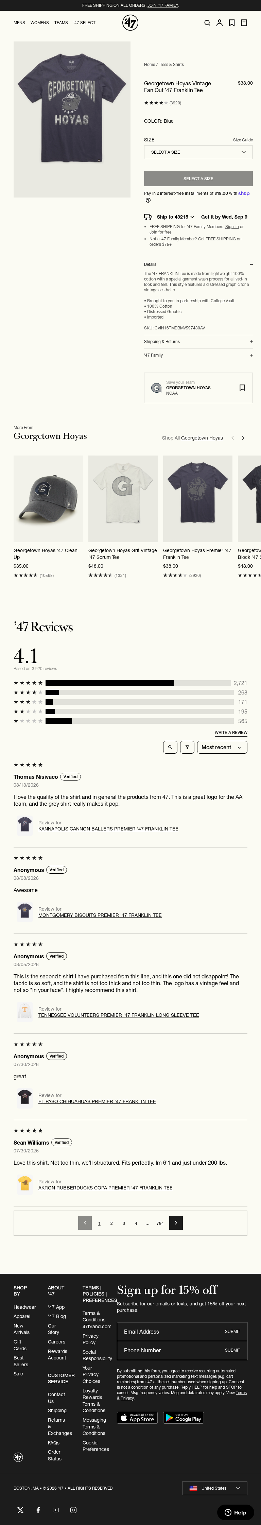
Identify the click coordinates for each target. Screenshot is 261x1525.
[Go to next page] (176, 1223)
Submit (232, 1331)
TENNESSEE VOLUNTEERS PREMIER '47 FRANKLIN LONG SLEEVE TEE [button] (118, 1015)
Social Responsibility (97, 1355)
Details (150, 264)
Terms (241, 1392)
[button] (156, 103)
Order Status (55, 1455)
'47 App (56, 1307)
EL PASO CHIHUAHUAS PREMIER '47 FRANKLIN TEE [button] (97, 1101)
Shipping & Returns (162, 341)
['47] (130, 23)
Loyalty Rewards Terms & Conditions (94, 1401)
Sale (18, 1374)
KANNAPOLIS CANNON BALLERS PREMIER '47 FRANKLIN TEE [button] (108, 829)
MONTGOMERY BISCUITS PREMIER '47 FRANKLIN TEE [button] (100, 915)
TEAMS (61, 22)
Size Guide (243, 139)
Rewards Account (57, 1354)
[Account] (219, 22)
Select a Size (198, 178)
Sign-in (232, 226)
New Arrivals (22, 1329)
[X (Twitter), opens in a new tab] (20, 1510)
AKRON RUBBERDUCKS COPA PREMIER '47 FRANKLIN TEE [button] (105, 1188)
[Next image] (77, 498)
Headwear (25, 1307)
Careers (56, 1342)
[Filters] (187, 747)
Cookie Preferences (96, 1446)
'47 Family (153, 355)
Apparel (22, 1316)
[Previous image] (19, 498)
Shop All (192, 438)
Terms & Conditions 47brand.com (97, 1320)
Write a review (231, 732)
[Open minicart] (244, 22)
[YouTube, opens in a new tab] (56, 1510)
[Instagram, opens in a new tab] (73, 1510)
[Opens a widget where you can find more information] (235, 1513)
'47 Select (84, 22)
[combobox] (198, 152)
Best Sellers (21, 1361)
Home (149, 64)
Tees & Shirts (172, 64)
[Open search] (207, 22)
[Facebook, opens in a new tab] (38, 1510)
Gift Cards (20, 1345)
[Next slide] (243, 438)
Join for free (160, 232)
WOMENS (40, 22)
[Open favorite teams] (231, 23)
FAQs (53, 1443)
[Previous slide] (232, 438)
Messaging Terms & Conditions (94, 1426)
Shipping (57, 1410)
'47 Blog (57, 1316)
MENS (19, 22)
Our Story (53, 1329)
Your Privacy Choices (91, 1374)
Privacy (127, 1398)
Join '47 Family (162, 5)
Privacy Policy (91, 1339)
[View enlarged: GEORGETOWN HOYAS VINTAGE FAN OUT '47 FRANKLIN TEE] (72, 119)
